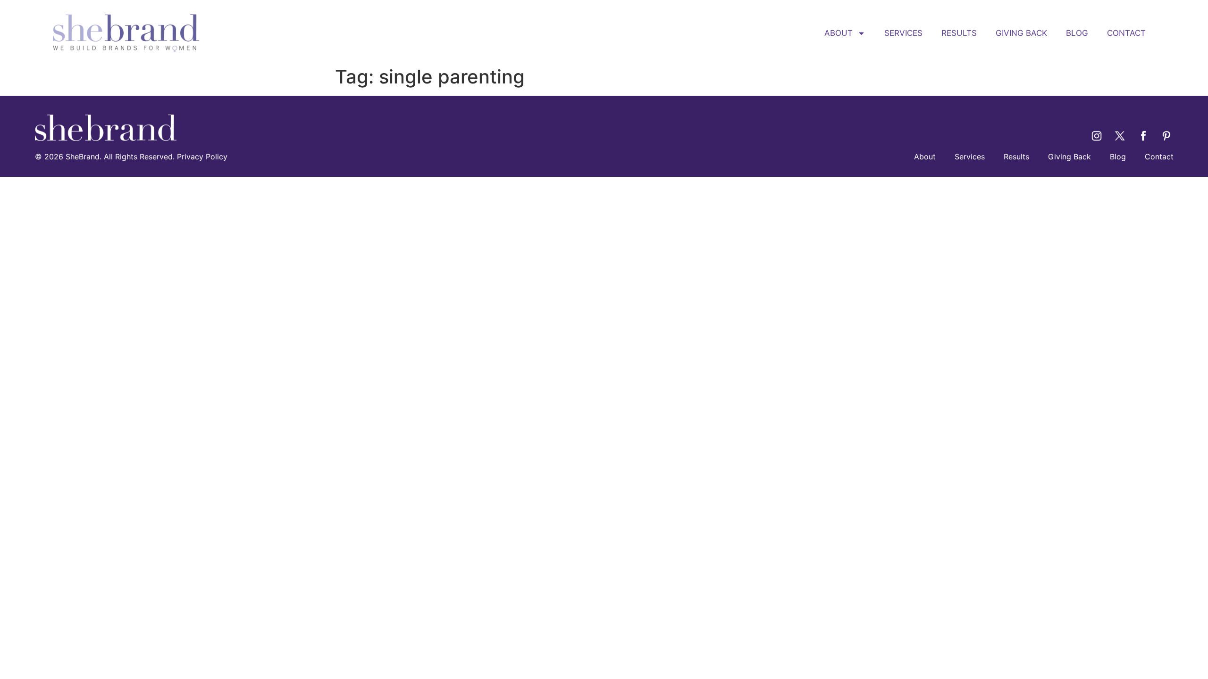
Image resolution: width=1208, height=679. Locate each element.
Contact (1126, 33)
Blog (1077, 33)
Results (959, 33)
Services (903, 33)
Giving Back (1021, 33)
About (838, 33)
